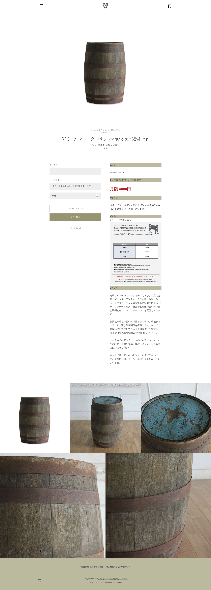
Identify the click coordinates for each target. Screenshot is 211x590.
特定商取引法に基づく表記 (92, 567)
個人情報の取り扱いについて (118, 567)
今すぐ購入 (75, 217)
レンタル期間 (56, 180)
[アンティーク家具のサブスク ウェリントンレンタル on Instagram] (39, 580)
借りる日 (54, 165)
